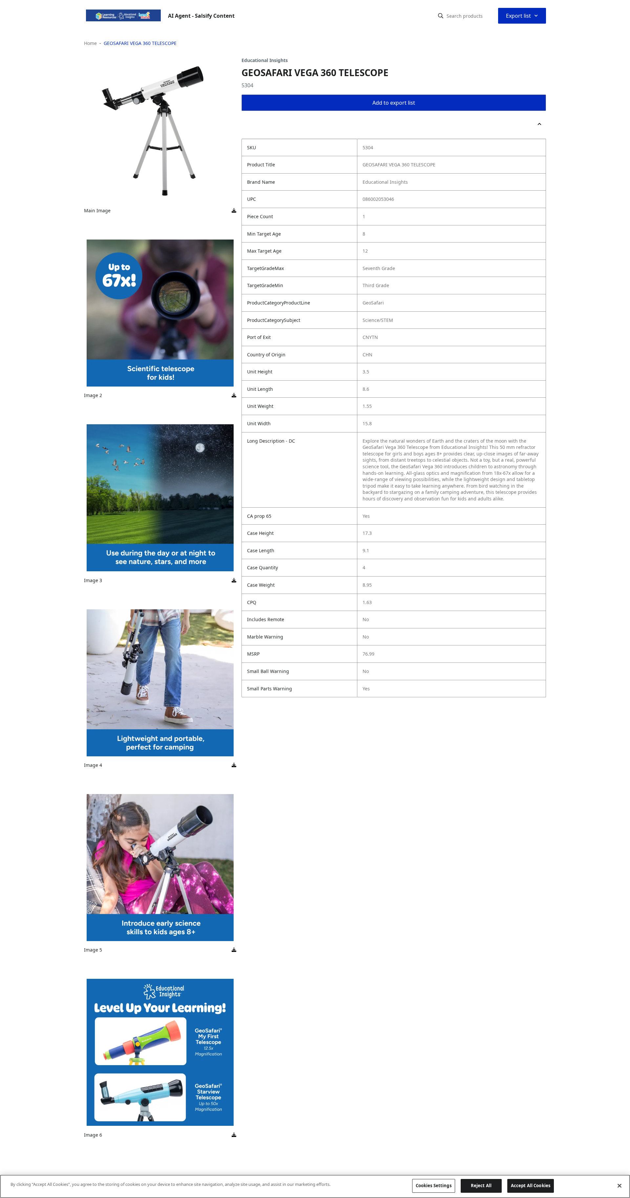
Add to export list (393, 102)
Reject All (481, 1185)
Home (90, 43)
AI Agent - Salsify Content (201, 15)
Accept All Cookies (530, 1185)
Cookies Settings (434, 1185)
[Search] (440, 16)
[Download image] (234, 210)
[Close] (619, 1185)
